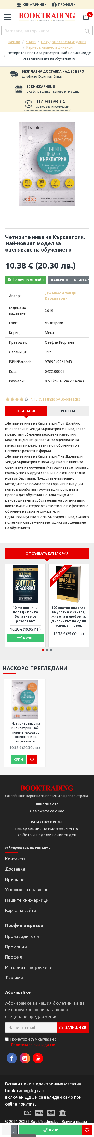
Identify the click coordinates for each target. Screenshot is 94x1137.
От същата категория (47, 553)
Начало (14, 42)
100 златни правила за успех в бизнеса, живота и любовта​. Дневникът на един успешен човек (68, 616)
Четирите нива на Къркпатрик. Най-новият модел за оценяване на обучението (25, 732)
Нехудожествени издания (63, 42)
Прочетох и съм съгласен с (33, 1042)
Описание (26, 411)
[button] (43, 650)
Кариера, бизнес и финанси (49, 47)
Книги (31, 42)
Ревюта (68, 411)
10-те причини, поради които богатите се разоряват (25, 614)
